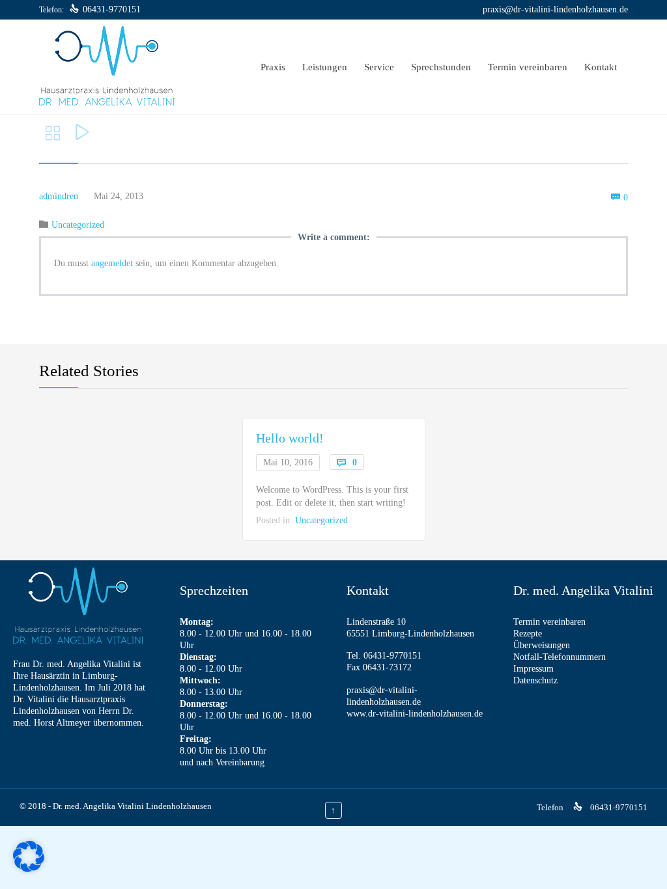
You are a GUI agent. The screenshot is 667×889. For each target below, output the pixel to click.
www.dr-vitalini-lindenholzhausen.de (415, 713)
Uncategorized (77, 225)
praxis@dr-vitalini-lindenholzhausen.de (555, 9)
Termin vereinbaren (549, 622)
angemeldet (112, 263)
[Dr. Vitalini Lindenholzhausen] (107, 66)
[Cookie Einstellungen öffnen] (28, 869)
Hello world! (290, 438)
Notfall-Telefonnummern (559, 657)
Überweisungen (541, 645)
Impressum (533, 669)
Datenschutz (535, 680)
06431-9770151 (112, 9)
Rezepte (527, 633)
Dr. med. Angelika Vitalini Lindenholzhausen (132, 806)
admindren (58, 196)
